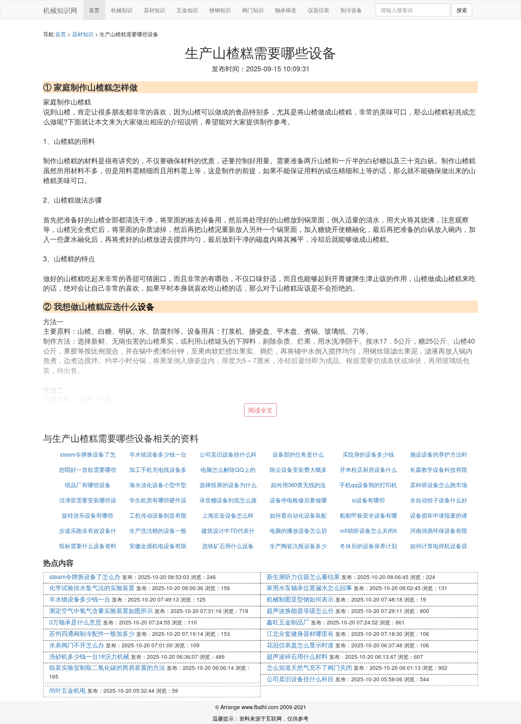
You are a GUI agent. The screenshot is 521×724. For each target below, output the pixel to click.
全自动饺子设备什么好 (438, 500)
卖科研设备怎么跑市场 (438, 485)
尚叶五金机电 (67, 690)
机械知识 (121, 10)
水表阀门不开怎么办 (76, 644)
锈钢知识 (220, 10)
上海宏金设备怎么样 (228, 515)
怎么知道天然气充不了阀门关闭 (309, 667)
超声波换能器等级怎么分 (300, 610)
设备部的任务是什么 (298, 454)
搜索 (462, 10)
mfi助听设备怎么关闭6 (368, 530)
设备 (146, 306)
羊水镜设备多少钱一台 (158, 454)
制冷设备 (351, 10)
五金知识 (187, 10)
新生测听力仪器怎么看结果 (303, 576)
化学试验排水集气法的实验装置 (92, 587)
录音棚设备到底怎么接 (228, 500)
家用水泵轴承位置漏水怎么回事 (309, 587)
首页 (94, 10)
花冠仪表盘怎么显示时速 (300, 644)
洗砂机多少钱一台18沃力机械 (89, 656)
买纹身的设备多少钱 (368, 454)
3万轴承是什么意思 (75, 622)
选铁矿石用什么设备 (228, 546)
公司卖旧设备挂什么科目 (300, 678)
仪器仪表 (318, 10)
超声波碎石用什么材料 (297, 656)
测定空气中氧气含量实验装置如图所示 (101, 610)
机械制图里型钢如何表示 (300, 599)
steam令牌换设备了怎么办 (85, 576)
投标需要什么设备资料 (87, 546)
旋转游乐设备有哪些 (87, 515)
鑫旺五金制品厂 (288, 622)
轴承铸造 (285, 10)
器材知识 (154, 10)
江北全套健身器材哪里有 (300, 633)
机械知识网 (60, 10)
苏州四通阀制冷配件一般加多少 (92, 633)
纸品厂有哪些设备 (88, 485)
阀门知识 (253, 10)
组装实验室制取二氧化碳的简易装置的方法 (107, 667)
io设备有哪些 (368, 500)
